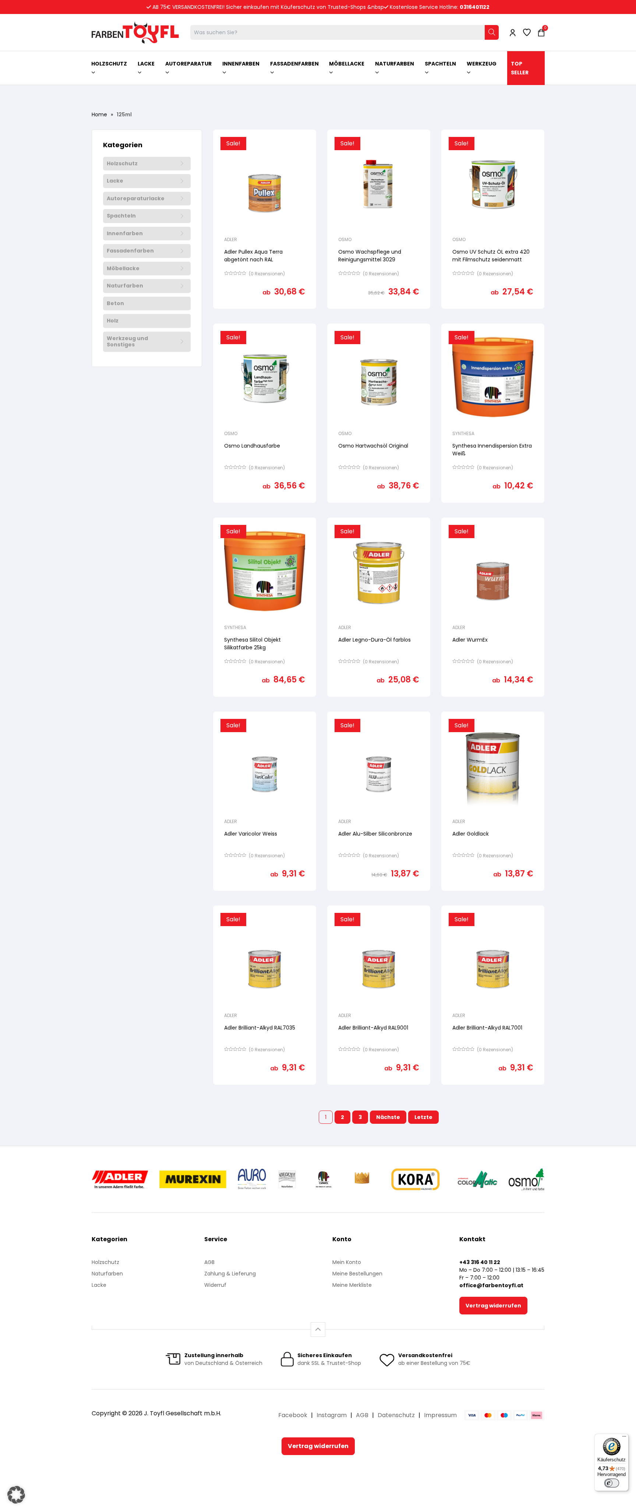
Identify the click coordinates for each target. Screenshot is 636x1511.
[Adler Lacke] (120, 1179)
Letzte (423, 1117)
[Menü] (624, 1438)
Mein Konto (346, 1262)
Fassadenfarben (130, 251)
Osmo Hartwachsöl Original (373, 445)
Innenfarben (125, 233)
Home (99, 114)
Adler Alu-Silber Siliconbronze (375, 833)
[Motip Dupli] (477, 1179)
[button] (16, 1495)
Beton (115, 303)
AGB (209, 1262)
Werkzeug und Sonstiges (127, 341)
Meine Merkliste (352, 1285)
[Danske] (362, 1179)
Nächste (388, 1117)
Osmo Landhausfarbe (252, 445)
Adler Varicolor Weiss (250, 833)
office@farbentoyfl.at (491, 1285)
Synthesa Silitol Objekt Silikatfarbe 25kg (252, 643)
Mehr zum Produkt (265, 314)
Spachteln (121, 216)
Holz (113, 321)
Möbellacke (123, 268)
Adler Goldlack (470, 833)
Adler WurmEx (470, 639)
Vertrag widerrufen (493, 1305)
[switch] (611, 1483)
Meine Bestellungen (357, 1273)
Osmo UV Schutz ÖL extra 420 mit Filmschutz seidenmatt (491, 255)
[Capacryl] (323, 1179)
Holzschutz (122, 163)
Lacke (115, 181)
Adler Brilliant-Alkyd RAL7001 (487, 1027)
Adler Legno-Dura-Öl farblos (374, 639)
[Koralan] (415, 1179)
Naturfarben (125, 286)
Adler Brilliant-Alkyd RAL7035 (259, 1027)
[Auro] (252, 1179)
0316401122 (475, 7)
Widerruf (215, 1285)
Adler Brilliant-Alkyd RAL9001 (373, 1027)
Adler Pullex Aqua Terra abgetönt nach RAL (253, 255)
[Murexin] (192, 1179)
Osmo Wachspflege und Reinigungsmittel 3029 (369, 255)
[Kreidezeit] (287, 1179)
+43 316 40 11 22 (479, 1262)
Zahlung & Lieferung (230, 1273)
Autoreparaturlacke (136, 198)
